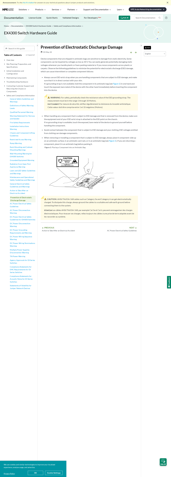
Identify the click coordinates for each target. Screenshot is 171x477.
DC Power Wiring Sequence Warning (21, 238)
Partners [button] (71, 10)
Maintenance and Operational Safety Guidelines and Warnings (22, 178)
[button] (163, 462)
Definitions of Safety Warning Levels (21, 106)
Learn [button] (119, 10)
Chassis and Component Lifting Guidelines (22, 134)
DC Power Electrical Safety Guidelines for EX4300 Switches (22, 218)
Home (6, 26)
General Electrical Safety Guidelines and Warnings (20, 185)
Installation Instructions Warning (19, 127)
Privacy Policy (9, 474)
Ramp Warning (16, 143)
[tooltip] (147, 47)
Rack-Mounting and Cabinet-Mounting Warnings (21, 148)
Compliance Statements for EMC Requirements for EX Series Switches (21, 269)
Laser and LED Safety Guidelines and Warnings (22, 172)
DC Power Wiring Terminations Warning (22, 244)
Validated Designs (71, 17)
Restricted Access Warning (20, 139)
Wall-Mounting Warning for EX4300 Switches (21, 155)
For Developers (92, 17)
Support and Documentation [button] (96, 10)
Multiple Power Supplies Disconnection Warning (19, 251)
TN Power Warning (17, 256)
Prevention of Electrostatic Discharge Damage (21, 198)
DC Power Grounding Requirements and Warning (21, 231)
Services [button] (55, 10)
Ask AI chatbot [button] (28, 2)
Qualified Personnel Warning (21, 112)
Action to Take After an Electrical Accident (19, 191)
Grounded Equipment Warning (22, 160)
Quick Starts (52, 17)
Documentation (13, 17)
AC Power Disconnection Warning (20, 211)
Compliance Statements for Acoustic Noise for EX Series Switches (21, 279)
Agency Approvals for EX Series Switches (22, 261)
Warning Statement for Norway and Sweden (22, 117)
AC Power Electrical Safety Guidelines (20, 205)
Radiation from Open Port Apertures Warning (20, 165)
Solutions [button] (23, 10)
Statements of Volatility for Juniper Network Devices (20, 286)
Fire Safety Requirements (20, 122)
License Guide (35, 17)
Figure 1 (116, 83)
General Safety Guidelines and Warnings (22, 100)
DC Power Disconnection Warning (20, 224)
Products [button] (39, 10)
